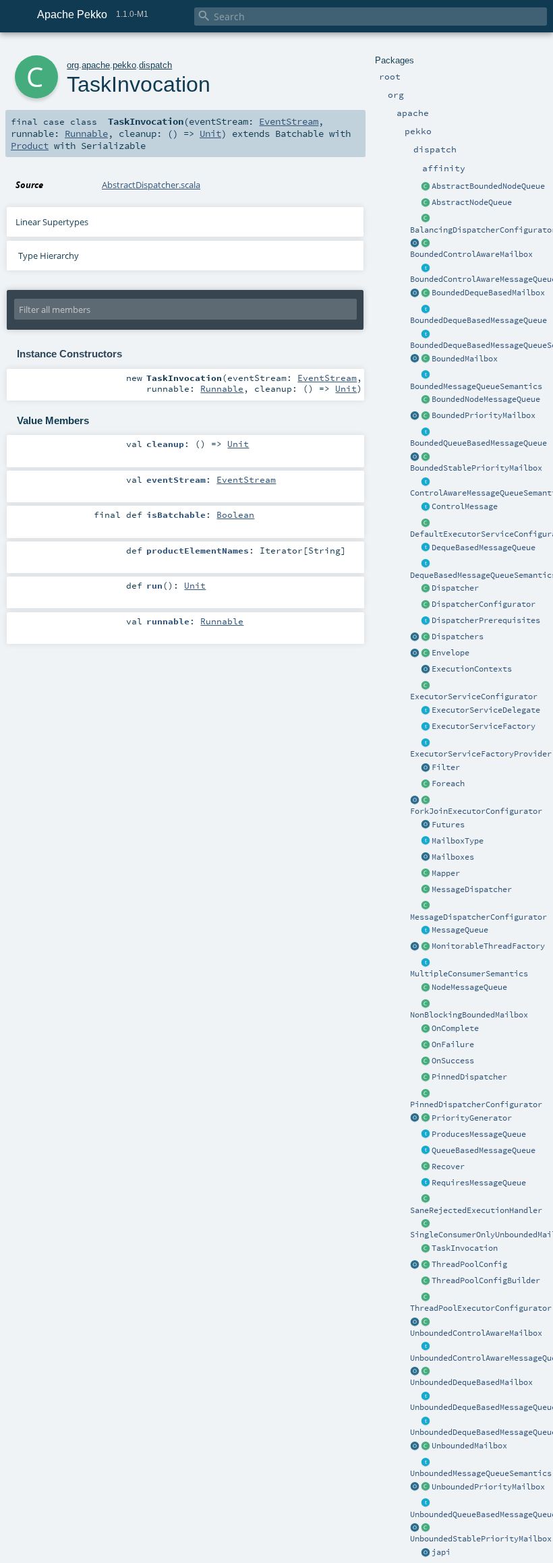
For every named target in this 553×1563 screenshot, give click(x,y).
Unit (210, 133)
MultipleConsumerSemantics (469, 973)
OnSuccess (453, 1060)
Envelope (450, 652)
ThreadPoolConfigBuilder (486, 1280)
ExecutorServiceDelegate (486, 710)
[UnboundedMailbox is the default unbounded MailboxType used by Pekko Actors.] (425, 1446)
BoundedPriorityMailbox (483, 415)
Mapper (446, 873)
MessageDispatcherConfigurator (478, 917)
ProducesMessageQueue (479, 1134)
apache (96, 65)
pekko (124, 65)
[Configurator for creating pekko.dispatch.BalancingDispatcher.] (425, 219)
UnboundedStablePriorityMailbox (481, 1538)
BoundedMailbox (465, 358)
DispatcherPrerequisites (486, 620)
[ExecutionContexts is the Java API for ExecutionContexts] (425, 669)
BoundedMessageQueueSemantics (476, 386)
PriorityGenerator (472, 1118)
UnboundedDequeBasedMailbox (471, 1382)
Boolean (235, 514)
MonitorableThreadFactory (488, 946)
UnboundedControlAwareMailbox (476, 1333)
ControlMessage (465, 506)
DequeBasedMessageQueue (483, 547)
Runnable (86, 133)
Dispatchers (458, 636)
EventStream (288, 121)
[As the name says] (425, 710)
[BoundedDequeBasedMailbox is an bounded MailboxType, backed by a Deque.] (425, 293)
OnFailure (453, 1044)
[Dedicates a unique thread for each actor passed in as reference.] (425, 1077)
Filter (446, 767)
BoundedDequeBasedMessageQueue (478, 320)
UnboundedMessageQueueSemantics (481, 1473)
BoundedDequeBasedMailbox (488, 292)
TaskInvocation (465, 1248)
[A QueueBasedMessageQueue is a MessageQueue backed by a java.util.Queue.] (425, 1151)
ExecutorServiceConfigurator (473, 696)
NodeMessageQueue (469, 987)
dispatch (155, 65)
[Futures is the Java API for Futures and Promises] (425, 825)
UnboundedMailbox (469, 1445)
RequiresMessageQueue (479, 1182)
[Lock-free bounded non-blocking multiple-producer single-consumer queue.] (425, 399)
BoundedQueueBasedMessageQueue (478, 443)
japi (441, 1552)
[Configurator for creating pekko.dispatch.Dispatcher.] (425, 604)
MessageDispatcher (472, 889)
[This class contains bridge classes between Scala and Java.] (425, 1552)
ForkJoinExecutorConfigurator (476, 811)
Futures (448, 824)
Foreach (448, 783)
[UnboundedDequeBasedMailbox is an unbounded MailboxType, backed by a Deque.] (425, 1371)
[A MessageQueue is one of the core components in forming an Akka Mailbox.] (425, 930)
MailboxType (458, 841)
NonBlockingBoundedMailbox (469, 1015)
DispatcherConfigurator (483, 604)
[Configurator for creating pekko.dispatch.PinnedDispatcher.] (425, 1093)
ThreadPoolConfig (469, 1264)
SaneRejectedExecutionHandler (476, 1210)
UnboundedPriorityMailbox (488, 1487)
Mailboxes (453, 857)
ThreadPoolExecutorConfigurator (481, 1308)
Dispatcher (455, 588)
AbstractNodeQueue (472, 202)
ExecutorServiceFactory (483, 726)
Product (30, 146)
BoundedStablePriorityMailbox (476, 468)
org (73, 65)
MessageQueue (460, 930)
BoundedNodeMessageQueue (486, 399)
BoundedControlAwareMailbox (471, 254)
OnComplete (455, 1028)
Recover (448, 1166)
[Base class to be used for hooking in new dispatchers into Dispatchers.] (425, 906)
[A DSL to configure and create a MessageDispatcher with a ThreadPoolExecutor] (425, 1281)
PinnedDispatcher (469, 1077)
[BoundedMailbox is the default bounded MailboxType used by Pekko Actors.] (425, 359)
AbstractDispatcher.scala (151, 185)
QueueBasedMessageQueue (483, 1150)
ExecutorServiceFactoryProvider (481, 754)
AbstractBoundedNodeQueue (488, 186)
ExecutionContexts (472, 669)
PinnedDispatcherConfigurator (476, 1104)
